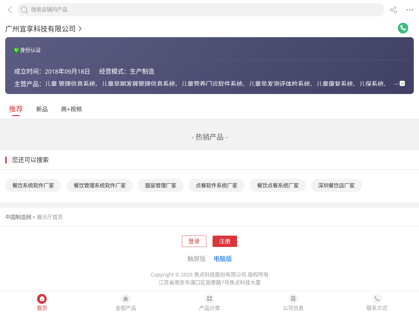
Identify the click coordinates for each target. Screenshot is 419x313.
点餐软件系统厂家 (216, 185)
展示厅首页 (50, 217)
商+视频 (71, 109)
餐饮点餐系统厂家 (278, 185)
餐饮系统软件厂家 (33, 185)
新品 (42, 109)
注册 (225, 241)
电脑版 (222, 258)
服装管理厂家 (160, 185)
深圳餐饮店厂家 (336, 185)
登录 (194, 241)
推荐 (16, 109)
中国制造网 (18, 217)
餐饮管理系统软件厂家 (100, 185)
